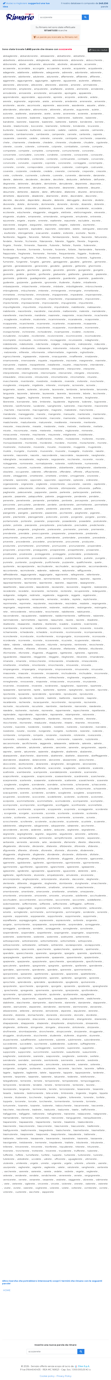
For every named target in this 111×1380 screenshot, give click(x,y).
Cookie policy (47, 1376)
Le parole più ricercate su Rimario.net (56, 37)
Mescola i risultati (99, 50)
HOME (6, 1290)
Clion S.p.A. (84, 1366)
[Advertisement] (55, 1214)
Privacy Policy (64, 1376)
